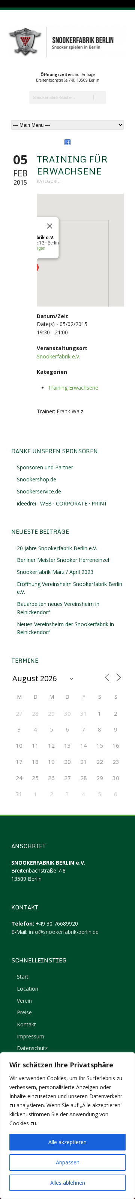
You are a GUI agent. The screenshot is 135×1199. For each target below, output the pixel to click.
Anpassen (68, 1162)
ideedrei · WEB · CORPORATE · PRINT (62, 503)
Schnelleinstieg (39, 960)
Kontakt (26, 1024)
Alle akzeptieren (67, 1142)
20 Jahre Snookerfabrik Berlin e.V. (57, 548)
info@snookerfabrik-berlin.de (64, 931)
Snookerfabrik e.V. (58, 356)
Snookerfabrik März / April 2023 (55, 571)
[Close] (50, 226)
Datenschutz (32, 1048)
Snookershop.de (36, 479)
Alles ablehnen (67, 1182)
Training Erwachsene (73, 387)
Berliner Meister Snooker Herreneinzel (63, 559)
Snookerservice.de (39, 491)
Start (22, 976)
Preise (24, 1012)
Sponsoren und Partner (45, 467)
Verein (24, 1000)
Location (27, 988)
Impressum (30, 1036)
